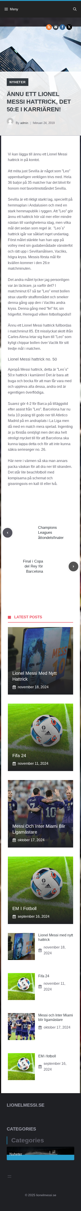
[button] (75, 9)
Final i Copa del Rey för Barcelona (33, 566)
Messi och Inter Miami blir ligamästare (38, 829)
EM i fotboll (24, 908)
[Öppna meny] (9, 1176)
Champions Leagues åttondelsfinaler (51, 532)
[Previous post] (7, 532)
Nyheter (17, 82)
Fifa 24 (19, 755)
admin (24, 123)
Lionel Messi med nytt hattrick (34, 676)
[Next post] (73, 566)
